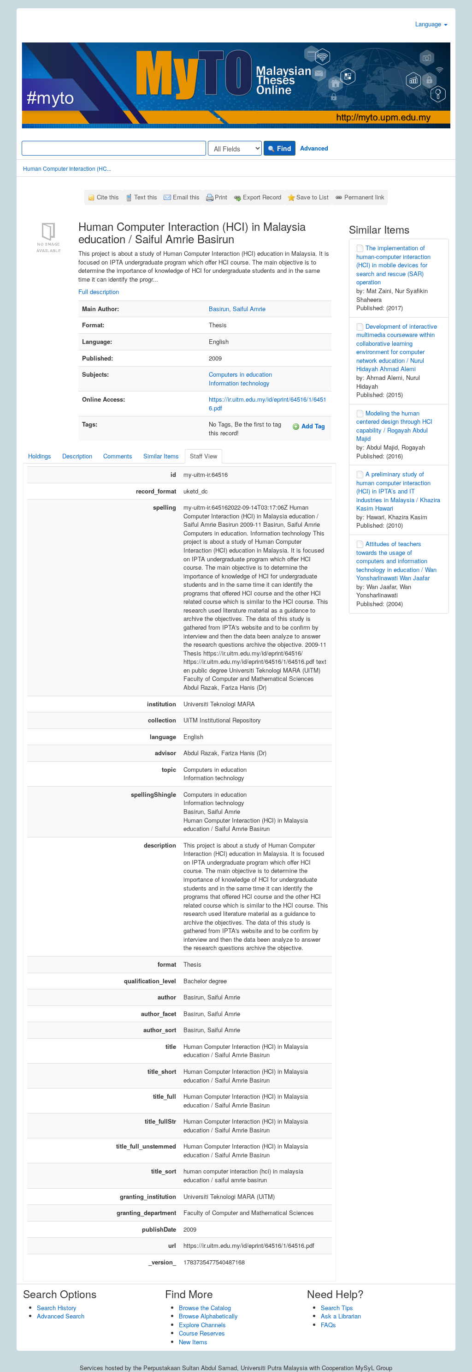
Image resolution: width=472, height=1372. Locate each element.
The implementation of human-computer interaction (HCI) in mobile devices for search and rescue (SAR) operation (393, 264)
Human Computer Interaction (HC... (67, 168)
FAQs (328, 1324)
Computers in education (240, 374)
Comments (117, 455)
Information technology (239, 383)
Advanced (314, 148)
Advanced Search (60, 1316)
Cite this (108, 197)
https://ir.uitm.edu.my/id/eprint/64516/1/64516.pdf (267, 403)
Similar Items (161, 455)
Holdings (39, 455)
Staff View (203, 455)
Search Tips (337, 1307)
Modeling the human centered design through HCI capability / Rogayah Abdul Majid (394, 426)
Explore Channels (202, 1324)
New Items (193, 1341)
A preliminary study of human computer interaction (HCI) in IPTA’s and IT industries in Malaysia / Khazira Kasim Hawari (398, 490)
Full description (98, 291)
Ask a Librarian (341, 1316)
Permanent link (364, 197)
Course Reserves (202, 1333)
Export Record (262, 197)
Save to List (312, 197)
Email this (186, 197)
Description (77, 455)
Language (429, 23)
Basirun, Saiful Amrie (237, 308)
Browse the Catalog (205, 1307)
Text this (145, 197)
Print (221, 197)
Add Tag (312, 425)
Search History (57, 1307)
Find (283, 148)
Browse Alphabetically (208, 1316)
